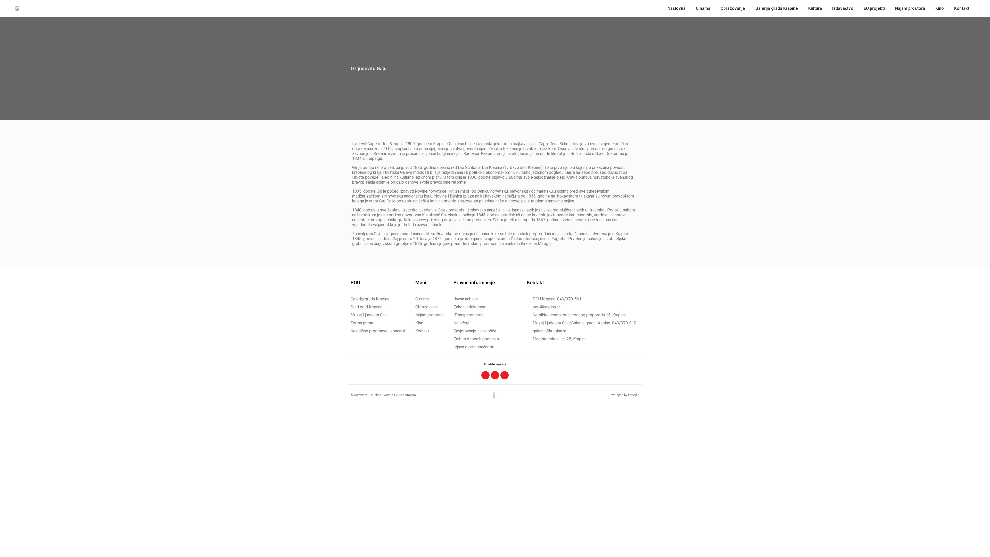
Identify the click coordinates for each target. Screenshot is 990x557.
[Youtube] (504, 375)
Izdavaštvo (842, 8)
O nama (703, 8)
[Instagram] (495, 375)
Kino (939, 8)
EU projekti (874, 8)
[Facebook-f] (485, 375)
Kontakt (961, 8)
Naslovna (676, 8)
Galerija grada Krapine (776, 8)
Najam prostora (910, 8)
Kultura (815, 8)
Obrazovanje (733, 8)
